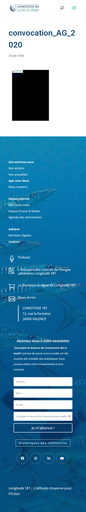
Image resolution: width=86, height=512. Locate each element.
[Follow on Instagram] (35, 458)
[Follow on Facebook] (22, 458)
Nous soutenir (18, 187)
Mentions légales (20, 235)
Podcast (24, 257)
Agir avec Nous (19, 181)
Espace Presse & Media (24, 211)
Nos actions (16, 168)
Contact (14, 242)
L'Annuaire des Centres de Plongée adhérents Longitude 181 (44, 271)
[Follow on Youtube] (62, 458)
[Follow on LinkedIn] (49, 458)
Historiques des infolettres (43, 443)
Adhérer (15, 229)
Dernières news (19, 205)
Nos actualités (18, 174)
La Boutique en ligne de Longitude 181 (47, 285)
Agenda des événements (25, 217)
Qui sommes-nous (21, 162)
